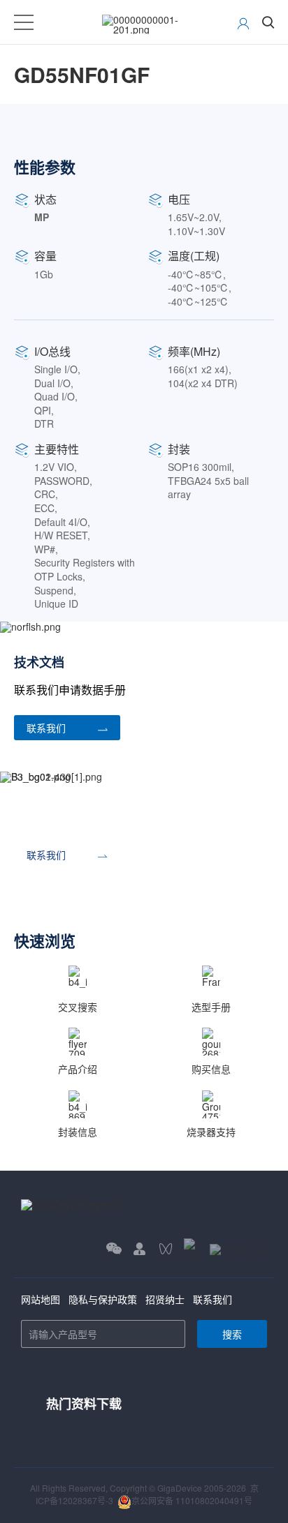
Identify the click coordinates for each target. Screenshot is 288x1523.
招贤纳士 (165, 1299)
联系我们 (212, 1299)
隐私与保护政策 (103, 1299)
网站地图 (40, 1299)
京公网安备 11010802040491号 (191, 1500)
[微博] (238, 1248)
